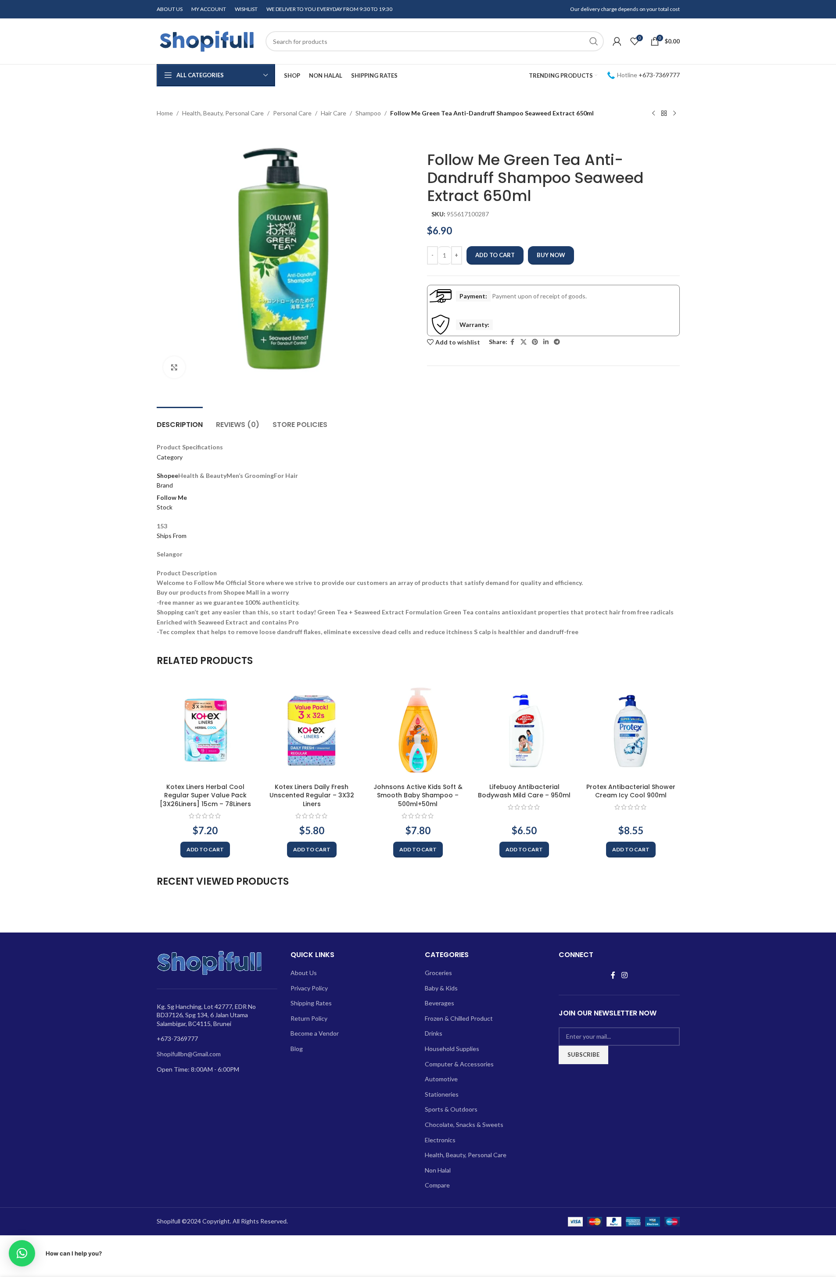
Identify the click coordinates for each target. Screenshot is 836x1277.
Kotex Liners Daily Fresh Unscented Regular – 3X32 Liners (311, 795)
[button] (205, 849)
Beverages (439, 1003)
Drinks (433, 1033)
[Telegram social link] (557, 342)
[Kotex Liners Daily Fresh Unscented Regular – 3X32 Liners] (311, 729)
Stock (164, 507)
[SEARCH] (594, 41)
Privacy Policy (309, 988)
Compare (437, 1185)
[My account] (617, 41)
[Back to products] (664, 113)
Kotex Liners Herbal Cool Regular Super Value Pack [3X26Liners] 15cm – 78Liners (205, 795)
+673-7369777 (659, 75)
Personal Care (292, 113)
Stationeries (442, 1094)
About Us (304, 972)
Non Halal (438, 1170)
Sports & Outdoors (451, 1109)
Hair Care (333, 113)
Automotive (441, 1079)
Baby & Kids (441, 988)
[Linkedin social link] (546, 342)
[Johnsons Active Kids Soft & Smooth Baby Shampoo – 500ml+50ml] (417, 729)
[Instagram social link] (624, 975)
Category (170, 457)
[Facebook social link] (512, 342)
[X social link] (523, 342)
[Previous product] (653, 113)
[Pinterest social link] (535, 342)
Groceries (438, 972)
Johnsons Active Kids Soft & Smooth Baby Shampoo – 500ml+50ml (418, 795)
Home (165, 113)
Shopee (167, 475)
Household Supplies (452, 1048)
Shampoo (368, 113)
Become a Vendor (315, 1033)
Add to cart (495, 254)
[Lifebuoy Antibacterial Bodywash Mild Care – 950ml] (524, 729)
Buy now (551, 254)
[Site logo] (207, 40)
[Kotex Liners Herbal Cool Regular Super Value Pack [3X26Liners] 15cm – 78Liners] (205, 729)
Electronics (440, 1140)
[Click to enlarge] (174, 367)
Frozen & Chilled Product (459, 1018)
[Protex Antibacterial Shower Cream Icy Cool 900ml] (630, 729)
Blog (297, 1048)
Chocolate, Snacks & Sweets (464, 1124)
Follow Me (172, 497)
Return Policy (309, 1018)
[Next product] (674, 113)
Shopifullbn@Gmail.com (189, 1054)
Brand (165, 485)
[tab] (180, 420)
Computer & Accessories (459, 1064)
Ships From (172, 535)
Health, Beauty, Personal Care (223, 113)
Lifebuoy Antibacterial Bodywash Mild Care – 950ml (524, 791)
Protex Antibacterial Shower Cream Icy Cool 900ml (630, 791)
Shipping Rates (311, 1003)
